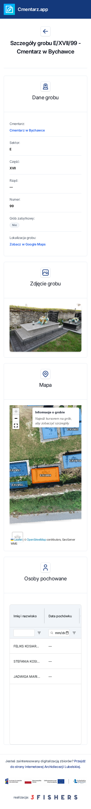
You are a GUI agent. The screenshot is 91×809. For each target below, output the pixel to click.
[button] (15, 411)
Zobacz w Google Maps (28, 244)
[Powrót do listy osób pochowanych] (45, 31)
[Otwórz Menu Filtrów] (39, 633)
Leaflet (18, 539)
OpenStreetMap (36, 539)
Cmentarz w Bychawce (27, 130)
